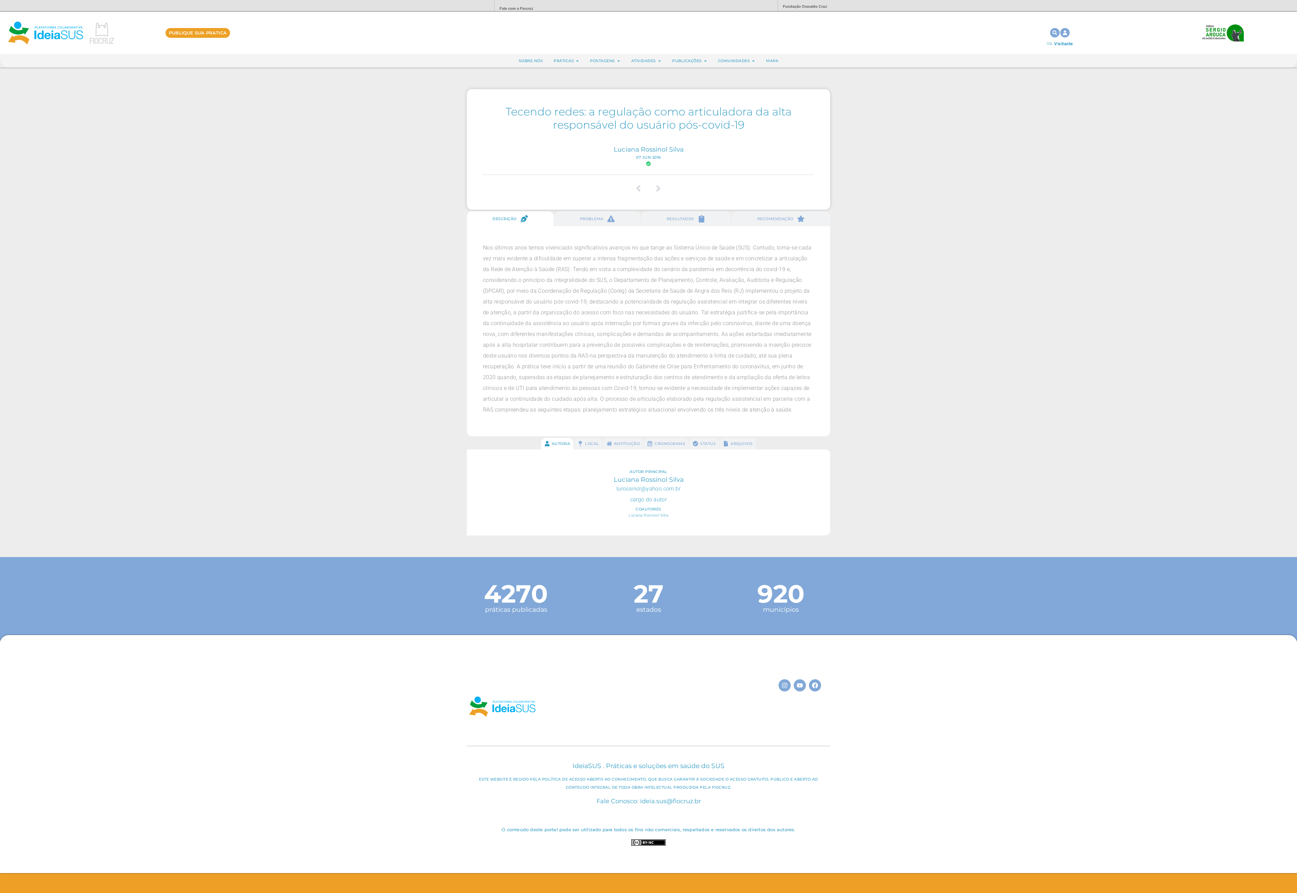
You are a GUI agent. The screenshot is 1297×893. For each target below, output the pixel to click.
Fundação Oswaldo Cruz (805, 6)
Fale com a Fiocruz (516, 8)
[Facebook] (815, 685)
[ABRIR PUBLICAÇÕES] (705, 61)
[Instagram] (785, 685)
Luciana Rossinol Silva (649, 149)
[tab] (510, 218)
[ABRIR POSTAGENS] (618, 61)
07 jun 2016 (648, 157)
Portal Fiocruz (473, 6)
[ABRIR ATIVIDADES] (659, 61)
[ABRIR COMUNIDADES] (753, 61)
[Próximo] (656, 188)
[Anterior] (640, 188)
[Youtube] (800, 685)
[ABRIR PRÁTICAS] (577, 61)
